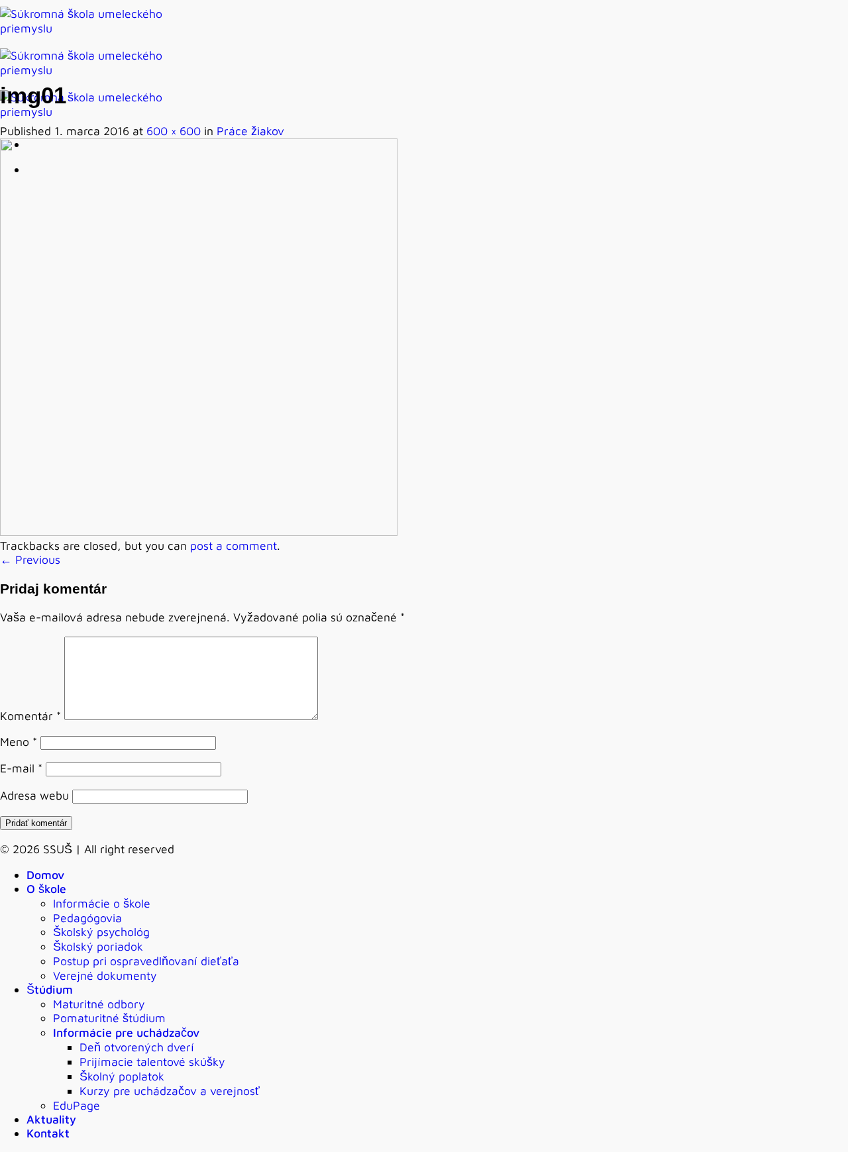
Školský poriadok (98, 946)
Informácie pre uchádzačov (126, 1032)
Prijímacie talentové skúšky (152, 1062)
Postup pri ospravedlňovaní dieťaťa (146, 961)
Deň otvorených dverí (137, 1047)
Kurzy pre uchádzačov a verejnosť (170, 1091)
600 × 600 (173, 131)
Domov (45, 875)
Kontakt (48, 1133)
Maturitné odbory (99, 1004)
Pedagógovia (87, 918)
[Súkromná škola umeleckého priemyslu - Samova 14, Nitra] (93, 70)
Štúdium (49, 989)
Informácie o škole (101, 903)
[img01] (199, 532)
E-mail (21, 768)
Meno (18, 742)
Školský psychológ (101, 932)
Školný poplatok (122, 1076)
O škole (46, 889)
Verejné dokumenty (105, 975)
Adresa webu (34, 795)
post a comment (233, 545)
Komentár (30, 716)
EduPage (76, 1105)
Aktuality (51, 1119)
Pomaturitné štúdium (109, 1018)
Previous (30, 559)
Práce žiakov (250, 131)
